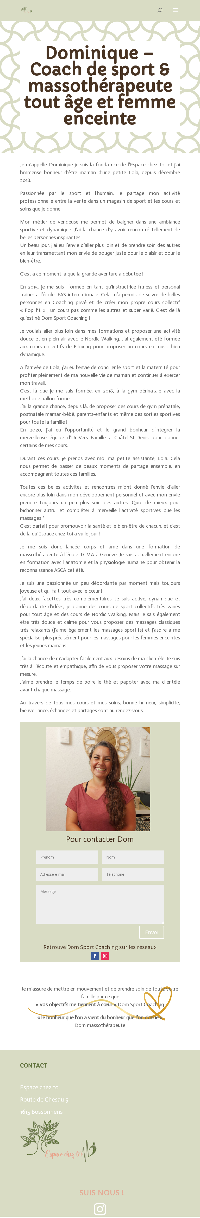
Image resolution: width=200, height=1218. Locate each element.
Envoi (151, 932)
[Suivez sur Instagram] (105, 956)
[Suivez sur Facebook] (95, 956)
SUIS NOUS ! (100, 1192)
